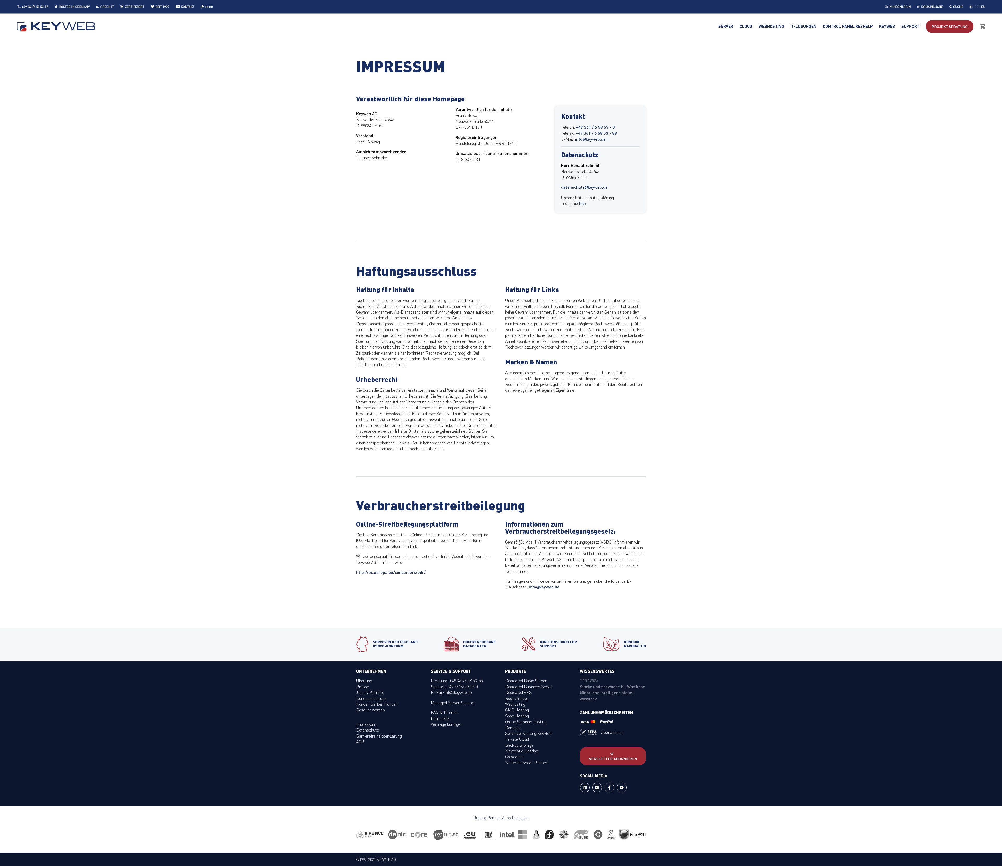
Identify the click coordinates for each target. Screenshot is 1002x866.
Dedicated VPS (518, 692)
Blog (209, 7)
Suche (958, 6)
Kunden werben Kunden (377, 704)
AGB (360, 741)
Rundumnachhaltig (635, 643)
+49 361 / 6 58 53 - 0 (595, 127)
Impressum (366, 724)
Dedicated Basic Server (526, 680)
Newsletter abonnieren (612, 758)
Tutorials (451, 712)
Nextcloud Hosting (521, 750)
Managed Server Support (453, 702)
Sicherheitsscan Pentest (527, 762)
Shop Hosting (517, 715)
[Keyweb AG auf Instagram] (597, 791)
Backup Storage (519, 745)
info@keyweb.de (590, 139)
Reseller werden (370, 709)
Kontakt (187, 6)
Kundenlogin (900, 6)
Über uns (364, 680)
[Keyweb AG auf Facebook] (609, 791)
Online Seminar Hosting (525, 721)
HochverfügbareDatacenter (479, 643)
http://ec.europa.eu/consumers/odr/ (391, 572)
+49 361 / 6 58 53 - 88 (596, 133)
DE (977, 6)
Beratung (950, 26)
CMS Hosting (517, 709)
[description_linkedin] (585, 791)
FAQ (434, 712)
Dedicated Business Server (529, 686)
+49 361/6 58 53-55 (35, 6)
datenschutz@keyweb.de (584, 187)
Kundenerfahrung (371, 698)
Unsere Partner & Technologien (501, 817)
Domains (513, 727)
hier (583, 203)
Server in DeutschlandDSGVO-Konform (395, 643)
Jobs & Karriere (370, 692)
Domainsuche (932, 6)
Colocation (514, 756)
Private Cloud (517, 739)
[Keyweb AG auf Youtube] (622, 791)
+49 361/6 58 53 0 (462, 686)
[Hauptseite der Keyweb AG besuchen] (56, 26)
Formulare (440, 718)
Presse (362, 686)
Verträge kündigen (446, 724)
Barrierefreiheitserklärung (379, 736)
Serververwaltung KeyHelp (528, 733)
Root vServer (516, 698)
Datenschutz (367, 730)
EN (983, 6)
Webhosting (515, 704)
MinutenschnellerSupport (558, 643)
